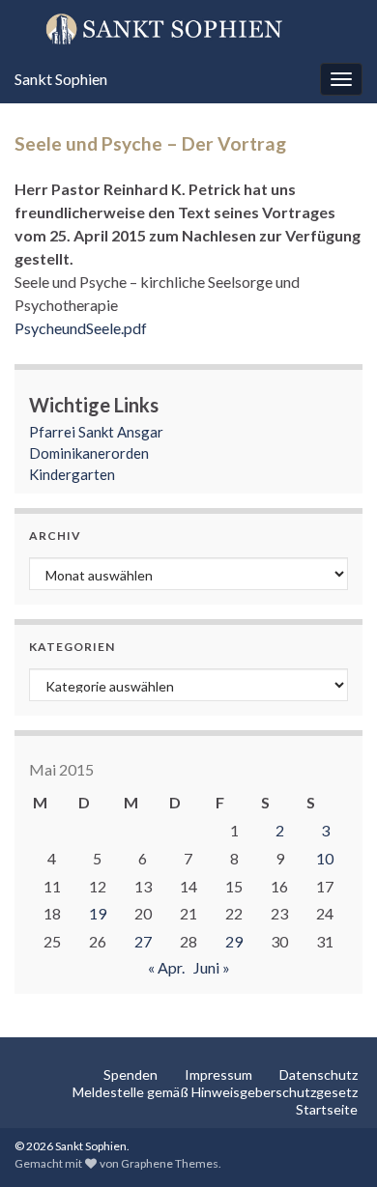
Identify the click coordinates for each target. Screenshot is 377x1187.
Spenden (130, 1074)
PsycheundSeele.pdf (80, 328)
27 (143, 941)
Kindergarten (72, 474)
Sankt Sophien (60, 79)
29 (234, 941)
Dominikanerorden (89, 453)
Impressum (218, 1074)
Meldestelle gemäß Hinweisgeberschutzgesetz (215, 1092)
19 (97, 913)
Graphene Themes (169, 1163)
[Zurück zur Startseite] (188, 28)
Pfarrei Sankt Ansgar (96, 431)
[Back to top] (333, 1143)
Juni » (211, 967)
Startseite (327, 1109)
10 (325, 858)
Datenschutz (318, 1074)
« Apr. (166, 967)
